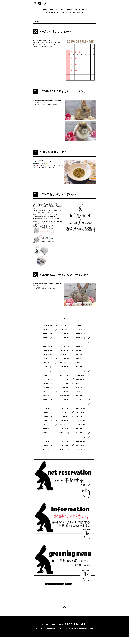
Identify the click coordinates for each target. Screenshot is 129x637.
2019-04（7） (81, 416)
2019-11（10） (64, 408)
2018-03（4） (48, 437)
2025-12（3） (48, 329)
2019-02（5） (64, 420)
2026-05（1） (64, 325)
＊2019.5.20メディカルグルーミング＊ (64, 274)
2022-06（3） (81, 367)
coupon (70, 9)
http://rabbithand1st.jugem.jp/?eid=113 (47, 283)
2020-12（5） (64, 391)
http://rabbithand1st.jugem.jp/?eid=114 (48, 161)
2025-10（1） (80, 329)
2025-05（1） (81, 334)
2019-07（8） (81, 412)
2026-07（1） (48, 325)
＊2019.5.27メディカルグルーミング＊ (64, 91)
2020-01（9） (81, 404)
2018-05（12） (64, 433)
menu (63, 9)
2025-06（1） (64, 334)
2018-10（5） (80, 424)
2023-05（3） (48, 358)
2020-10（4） (48, 396)
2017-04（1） (81, 449)
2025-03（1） (64, 338)
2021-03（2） (64, 387)
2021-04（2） (48, 387)
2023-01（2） (48, 362)
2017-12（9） (48, 441)
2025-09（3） (48, 334)
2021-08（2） (81, 379)
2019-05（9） (64, 416)
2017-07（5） (81, 445)
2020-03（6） (48, 404)
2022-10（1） (48, 367)
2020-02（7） (65, 404)
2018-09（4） (48, 429)
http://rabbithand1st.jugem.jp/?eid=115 (47, 100)
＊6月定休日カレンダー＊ (55, 31)
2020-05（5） (64, 400)
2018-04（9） (81, 433)
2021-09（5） (64, 379)
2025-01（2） (48, 342)
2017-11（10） (64, 441)
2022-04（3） (65, 371)
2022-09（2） (64, 367)
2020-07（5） (81, 396)
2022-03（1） (81, 371)
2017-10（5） (80, 441)
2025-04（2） (48, 338)
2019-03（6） (48, 420)
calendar (64, 13)
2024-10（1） (64, 342)
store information (53, 13)
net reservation (81, 9)
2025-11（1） (64, 329)
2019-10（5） (80, 408)
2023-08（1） (48, 354)
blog (58, 9)
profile (72, 13)
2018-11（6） (64, 424)
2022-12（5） (64, 362)
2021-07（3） (48, 383)
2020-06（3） (48, 400)
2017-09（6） (48, 445)
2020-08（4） (64, 396)
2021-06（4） (64, 383)
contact (80, 13)
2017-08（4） (64, 445)
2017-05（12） (64, 449)
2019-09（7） (48, 412)
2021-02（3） (81, 387)
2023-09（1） (81, 350)
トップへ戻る (65, 607)
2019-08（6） (64, 412)
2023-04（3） (65, 358)
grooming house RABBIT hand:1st (65, 624)
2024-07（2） (81, 342)
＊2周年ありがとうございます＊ (59, 194)
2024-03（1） (81, 346)
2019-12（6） (48, 408)
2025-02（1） (81, 338)
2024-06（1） (48, 346)
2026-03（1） (81, 325)
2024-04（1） (64, 346)
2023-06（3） (81, 354)
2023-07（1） (64, 354)
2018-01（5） (80, 437)
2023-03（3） (81, 358)
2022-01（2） (48, 375)
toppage (45, 9)
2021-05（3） (81, 383)
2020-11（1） (80, 391)
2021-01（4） (48, 391)
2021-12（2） (64, 375)
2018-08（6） (64, 429)
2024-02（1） (48, 350)
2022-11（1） (80, 362)
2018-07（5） (81, 429)
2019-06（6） (48, 416)
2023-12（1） (64, 350)
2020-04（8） (81, 400)
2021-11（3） (80, 375)
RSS (91, 628)
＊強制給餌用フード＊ (53, 152)
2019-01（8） (81, 420)
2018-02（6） (64, 437)
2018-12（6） (48, 424)
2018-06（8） (48, 433)
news (52, 9)
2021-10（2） (48, 379)
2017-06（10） (48, 449)
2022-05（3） (48, 371)
